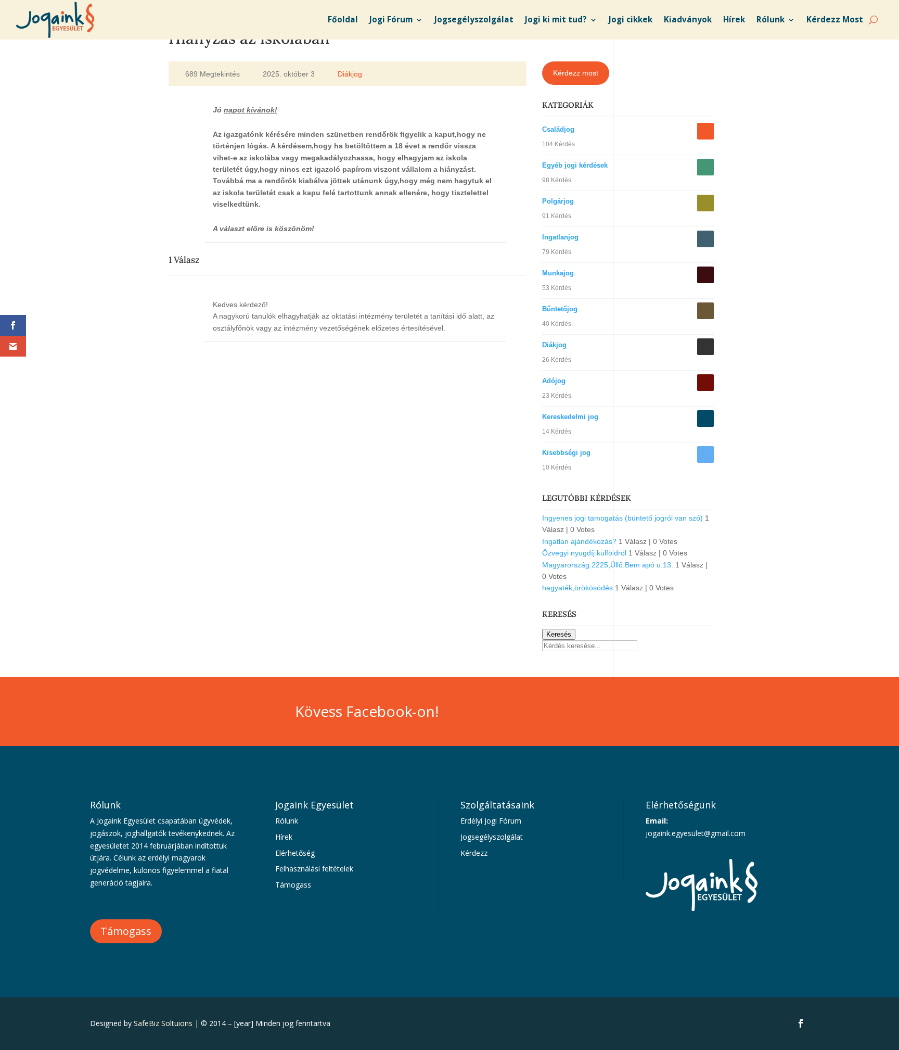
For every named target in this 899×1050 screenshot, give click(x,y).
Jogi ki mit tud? (556, 19)
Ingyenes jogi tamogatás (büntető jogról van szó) (622, 518)
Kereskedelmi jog (570, 417)
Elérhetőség (295, 853)
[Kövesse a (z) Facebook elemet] (800, 1023)
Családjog (558, 129)
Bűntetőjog (559, 309)
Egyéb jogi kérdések (575, 165)
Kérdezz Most (834, 19)
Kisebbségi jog (566, 453)
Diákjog (350, 74)
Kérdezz (473, 853)
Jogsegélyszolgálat (473, 19)
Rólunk (770, 19)
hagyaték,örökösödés (577, 588)
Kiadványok (688, 19)
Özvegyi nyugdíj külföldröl (584, 553)
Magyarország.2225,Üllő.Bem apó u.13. (607, 565)
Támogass (125, 931)
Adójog (554, 381)
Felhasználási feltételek (314, 869)
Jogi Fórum (391, 19)
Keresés (558, 634)
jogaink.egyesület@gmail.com (696, 833)
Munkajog (558, 273)
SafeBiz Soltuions (163, 1023)
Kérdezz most (575, 73)
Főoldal (343, 19)
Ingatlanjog (560, 237)
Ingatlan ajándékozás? (579, 541)
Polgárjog (558, 201)
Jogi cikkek (630, 19)
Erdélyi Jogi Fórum (490, 821)
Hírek (734, 19)
